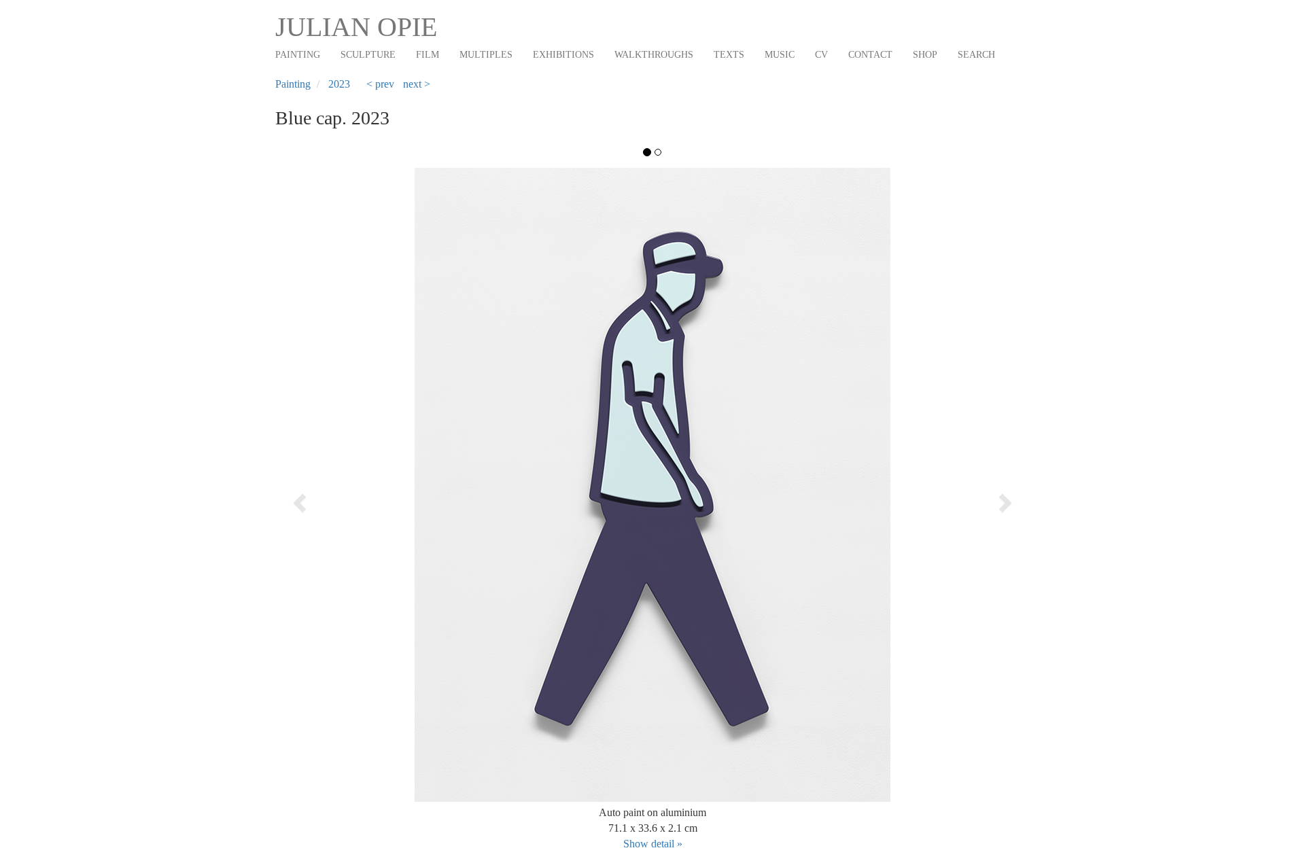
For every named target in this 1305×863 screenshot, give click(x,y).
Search (976, 55)
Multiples (485, 55)
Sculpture (368, 55)
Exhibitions (563, 55)
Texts (729, 55)
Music (780, 55)
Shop (925, 55)
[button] (350, 498)
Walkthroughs (653, 55)
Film (427, 55)
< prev (380, 84)
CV (821, 55)
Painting (297, 55)
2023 (339, 84)
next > (416, 84)
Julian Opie (356, 27)
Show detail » (652, 843)
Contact (870, 55)
